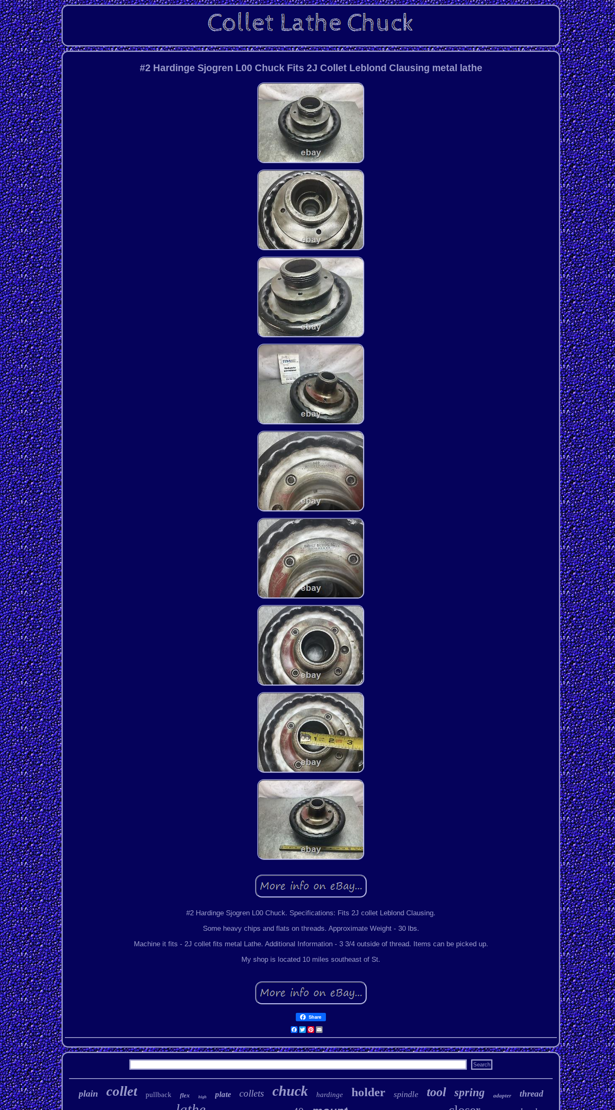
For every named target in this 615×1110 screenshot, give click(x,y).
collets (251, 1093)
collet (121, 1091)
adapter (502, 1095)
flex (185, 1095)
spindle (406, 1094)
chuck (290, 1091)
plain (88, 1093)
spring (469, 1092)
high (202, 1097)
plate (223, 1094)
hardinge (329, 1095)
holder (368, 1092)
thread (531, 1094)
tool (436, 1092)
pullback (159, 1095)
